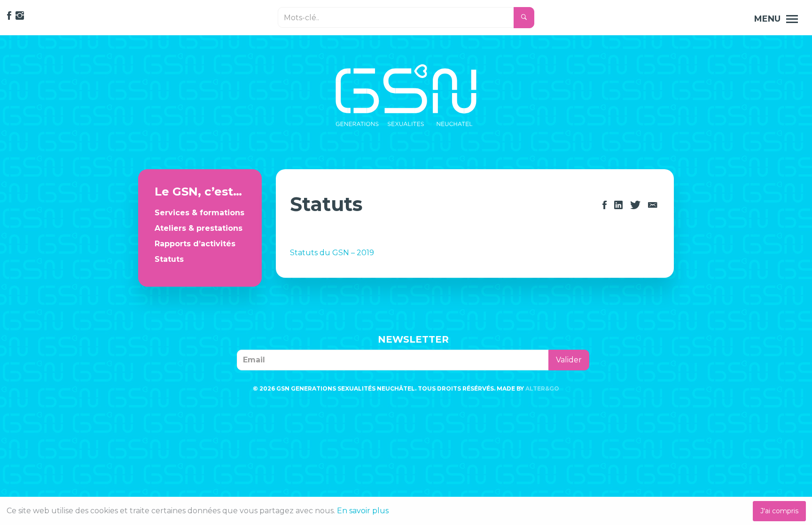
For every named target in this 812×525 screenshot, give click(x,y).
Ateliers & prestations (198, 228)
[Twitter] (635, 205)
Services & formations (199, 212)
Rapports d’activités (195, 243)
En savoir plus (363, 510)
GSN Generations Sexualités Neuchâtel (406, 95)
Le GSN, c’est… (198, 191)
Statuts (169, 259)
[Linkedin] (618, 205)
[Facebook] (604, 205)
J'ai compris (779, 511)
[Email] (652, 205)
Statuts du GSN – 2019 (332, 252)
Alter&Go (542, 388)
